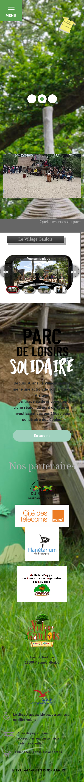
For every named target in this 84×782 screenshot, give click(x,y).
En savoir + (42, 435)
